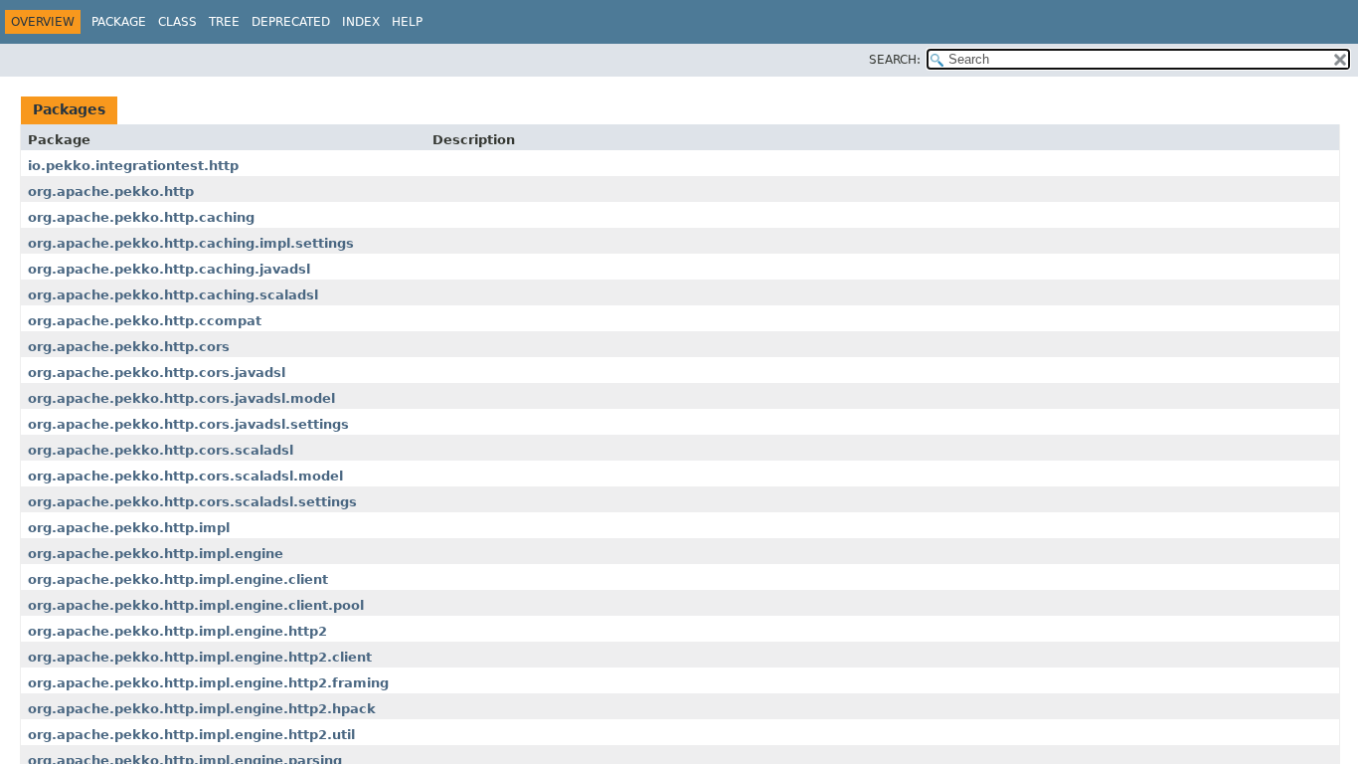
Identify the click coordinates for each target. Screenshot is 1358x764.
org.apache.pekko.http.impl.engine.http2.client (200, 657)
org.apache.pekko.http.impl (129, 527)
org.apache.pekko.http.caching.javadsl (169, 269)
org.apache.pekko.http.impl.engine (155, 553)
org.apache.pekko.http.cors (129, 346)
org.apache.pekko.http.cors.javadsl (156, 372)
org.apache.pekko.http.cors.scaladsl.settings (192, 501)
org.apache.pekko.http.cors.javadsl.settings (188, 424)
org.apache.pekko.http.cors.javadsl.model (181, 398)
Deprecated (291, 22)
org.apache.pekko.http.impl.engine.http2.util (191, 734)
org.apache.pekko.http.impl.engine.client (178, 579)
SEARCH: (895, 60)
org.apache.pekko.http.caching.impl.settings (191, 243)
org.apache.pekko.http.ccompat (144, 320)
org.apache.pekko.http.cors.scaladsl (160, 450)
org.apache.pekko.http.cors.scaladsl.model (185, 476)
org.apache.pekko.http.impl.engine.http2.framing (208, 682)
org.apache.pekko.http (111, 191)
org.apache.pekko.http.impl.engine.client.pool (196, 605)
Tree (224, 22)
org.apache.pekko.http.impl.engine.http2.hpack (202, 708)
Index (361, 22)
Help (407, 22)
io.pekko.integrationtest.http (133, 165)
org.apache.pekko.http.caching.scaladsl (173, 294)
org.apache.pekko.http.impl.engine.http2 (177, 631)
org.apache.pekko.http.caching (141, 217)
